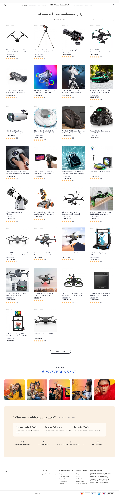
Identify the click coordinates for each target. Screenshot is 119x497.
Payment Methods (64, 476)
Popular (32, 5)
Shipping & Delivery (64, 478)
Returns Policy (63, 481)
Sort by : (94, 20)
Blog (77, 474)
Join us (59, 368)
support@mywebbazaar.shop (48, 474)
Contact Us (79, 478)
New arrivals (78, 5)
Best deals (42, 5)
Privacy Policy (80, 481)
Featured (88, 5)
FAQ (60, 474)
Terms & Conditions (81, 483)
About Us (78, 476)
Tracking (61, 483)
